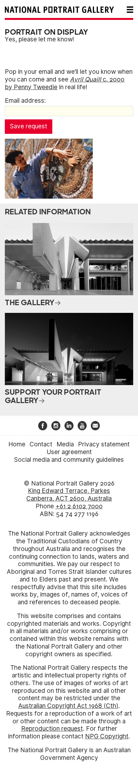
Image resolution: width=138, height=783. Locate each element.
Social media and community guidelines (69, 459)
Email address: (25, 100)
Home (16, 444)
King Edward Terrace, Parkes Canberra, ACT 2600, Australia (69, 494)
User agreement (69, 452)
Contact (41, 444)
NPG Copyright (106, 736)
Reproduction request (52, 728)
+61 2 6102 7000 (79, 506)
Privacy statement (104, 444)
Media (65, 444)
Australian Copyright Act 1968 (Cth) (68, 706)
